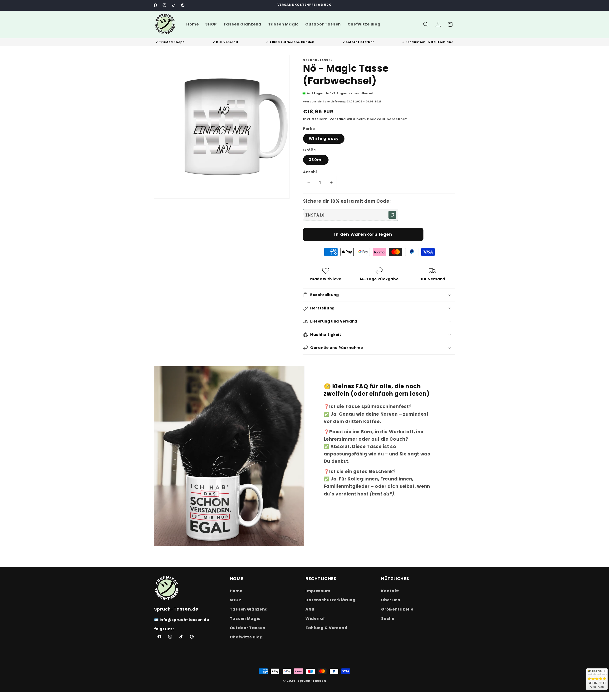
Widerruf (315, 618)
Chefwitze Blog (246, 637)
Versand (337, 119)
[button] (426, 24)
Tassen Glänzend (249, 609)
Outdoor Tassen (247, 627)
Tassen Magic (245, 618)
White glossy (324, 138)
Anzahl (310, 171)
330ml (316, 159)
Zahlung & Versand (326, 627)
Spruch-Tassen (312, 681)
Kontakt (390, 590)
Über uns (390, 600)
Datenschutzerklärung (330, 600)
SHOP (235, 600)
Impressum (317, 590)
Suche (387, 618)
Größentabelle (397, 609)
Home (236, 590)
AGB (309, 609)
